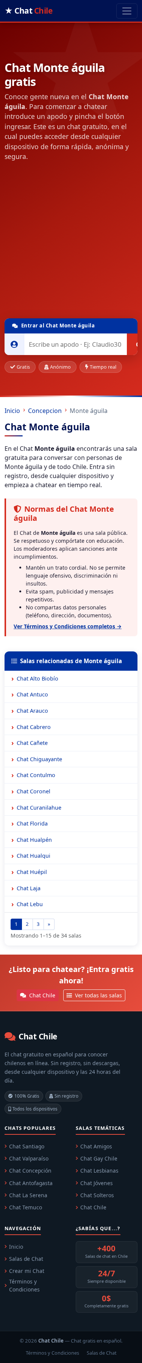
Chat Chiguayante (39, 759)
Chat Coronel (33, 791)
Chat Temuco (25, 1207)
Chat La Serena (28, 1195)
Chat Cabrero (34, 727)
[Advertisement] (71, 241)
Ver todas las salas (97, 995)
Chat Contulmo (36, 775)
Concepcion (45, 411)
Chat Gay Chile (98, 1158)
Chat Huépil (32, 871)
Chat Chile (41, 995)
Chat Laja (29, 888)
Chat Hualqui (33, 855)
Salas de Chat (26, 1258)
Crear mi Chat (26, 1270)
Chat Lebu (30, 904)
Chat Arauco (32, 710)
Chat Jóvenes (96, 1183)
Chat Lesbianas (99, 1170)
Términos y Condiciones (24, 1285)
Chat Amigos (96, 1146)
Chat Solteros (97, 1195)
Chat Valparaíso (28, 1158)
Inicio (12, 411)
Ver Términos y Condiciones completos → (68, 626)
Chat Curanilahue (39, 807)
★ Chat (28, 10)
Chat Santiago (26, 1146)
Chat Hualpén (34, 839)
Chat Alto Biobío (37, 678)
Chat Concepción (30, 1170)
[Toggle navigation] (126, 11)
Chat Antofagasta (31, 1183)
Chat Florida (32, 823)
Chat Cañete (32, 742)
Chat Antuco (32, 694)
